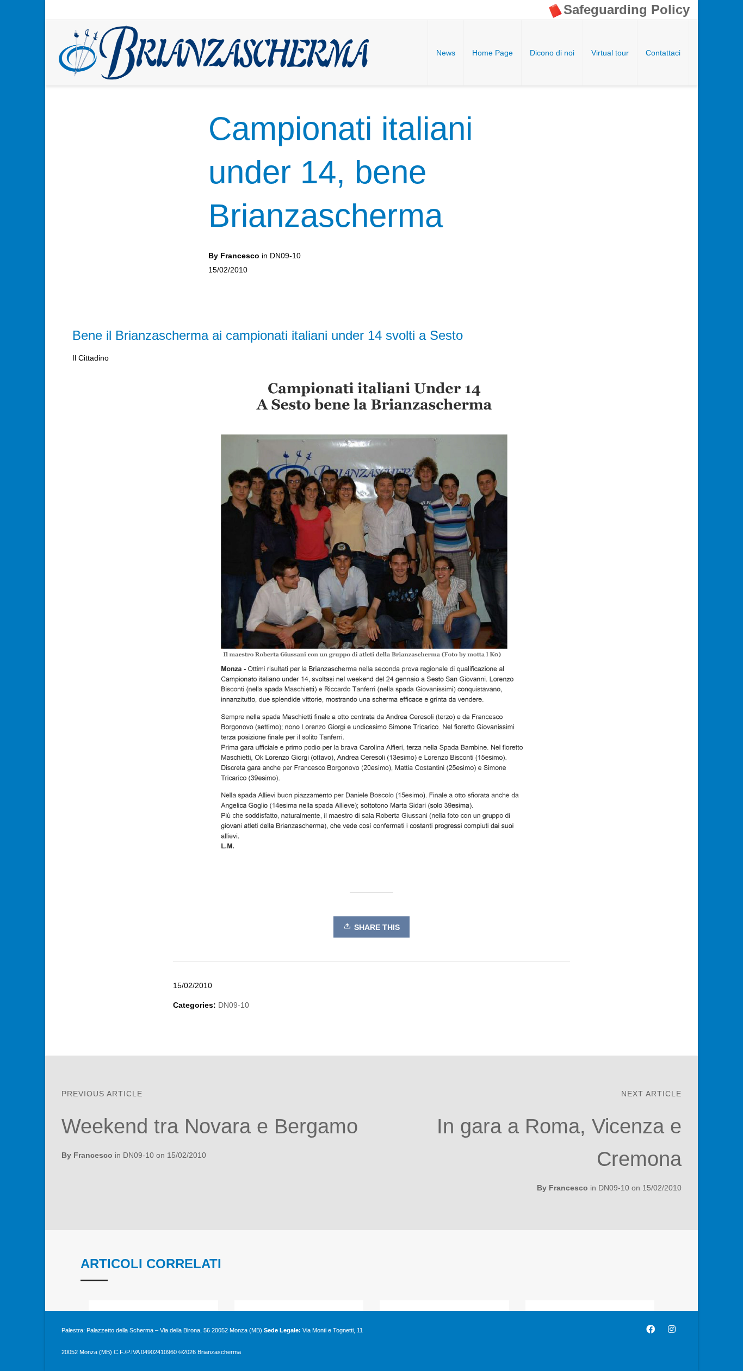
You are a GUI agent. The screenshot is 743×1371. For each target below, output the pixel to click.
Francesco (568, 1187)
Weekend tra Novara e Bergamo (209, 1126)
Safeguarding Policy (627, 9)
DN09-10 (285, 255)
